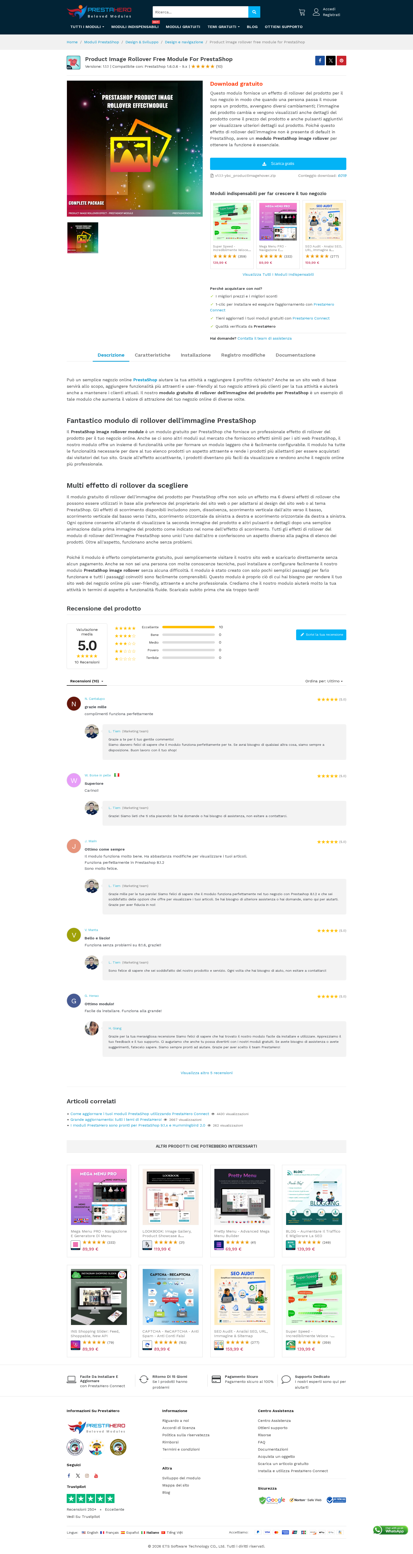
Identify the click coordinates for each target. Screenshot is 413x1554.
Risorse (264, 1435)
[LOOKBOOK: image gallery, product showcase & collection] (170, 1197)
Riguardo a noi (175, 1420)
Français (112, 1532)
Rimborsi (170, 1442)
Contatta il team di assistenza (265, 338)
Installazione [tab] (196, 355)
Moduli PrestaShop (101, 42)
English (92, 1532)
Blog (166, 1492)
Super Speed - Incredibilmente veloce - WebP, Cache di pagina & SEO (231, 252)
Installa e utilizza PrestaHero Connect (293, 1471)
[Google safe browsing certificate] (271, 1500)
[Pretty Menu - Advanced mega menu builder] (242, 1197)
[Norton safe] (305, 1501)
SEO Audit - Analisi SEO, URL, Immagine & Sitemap (323, 250)
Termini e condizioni (181, 1449)
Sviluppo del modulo (181, 1478)
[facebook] (320, 60)
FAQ (261, 1442)
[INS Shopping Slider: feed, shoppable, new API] (99, 1297)
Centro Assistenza (274, 1420)
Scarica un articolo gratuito (283, 1463)
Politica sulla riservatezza (186, 1435)
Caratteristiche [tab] (152, 355)
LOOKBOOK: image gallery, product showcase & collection (166, 1236)
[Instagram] (87, 1476)
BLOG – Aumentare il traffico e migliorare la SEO (313, 1233)
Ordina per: (315, 681)
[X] (331, 60)
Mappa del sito (175, 1485)
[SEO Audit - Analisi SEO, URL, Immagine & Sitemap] (324, 222)
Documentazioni (273, 1449)
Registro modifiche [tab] (243, 355)
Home (72, 42)
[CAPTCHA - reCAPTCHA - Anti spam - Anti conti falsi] (170, 1297)
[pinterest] (341, 60)
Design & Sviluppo (141, 42)
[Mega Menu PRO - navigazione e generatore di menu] (278, 222)
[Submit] (254, 12)
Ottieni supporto (273, 1427)
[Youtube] (96, 1476)
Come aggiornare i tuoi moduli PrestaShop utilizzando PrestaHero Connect (140, 1113)
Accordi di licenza (178, 1427)
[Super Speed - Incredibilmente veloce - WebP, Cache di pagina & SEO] (232, 222)
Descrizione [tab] (111, 355)
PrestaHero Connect (311, 318)
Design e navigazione (184, 42)
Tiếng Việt (175, 1532)
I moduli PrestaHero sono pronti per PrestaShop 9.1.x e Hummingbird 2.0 (138, 1125)
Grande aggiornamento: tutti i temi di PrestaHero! (116, 1119)
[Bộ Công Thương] (336, 1500)
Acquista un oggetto (276, 1456)
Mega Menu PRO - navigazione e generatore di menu (274, 250)
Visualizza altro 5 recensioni (207, 1073)
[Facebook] (69, 1476)
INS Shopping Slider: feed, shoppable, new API (95, 1333)
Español (132, 1532)
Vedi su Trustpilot (83, 1516)
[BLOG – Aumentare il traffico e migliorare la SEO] (314, 1197)
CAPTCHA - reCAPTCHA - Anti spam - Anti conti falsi (170, 1333)
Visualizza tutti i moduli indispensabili (278, 274)
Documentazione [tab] (295, 355)
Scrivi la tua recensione (324, 634)
